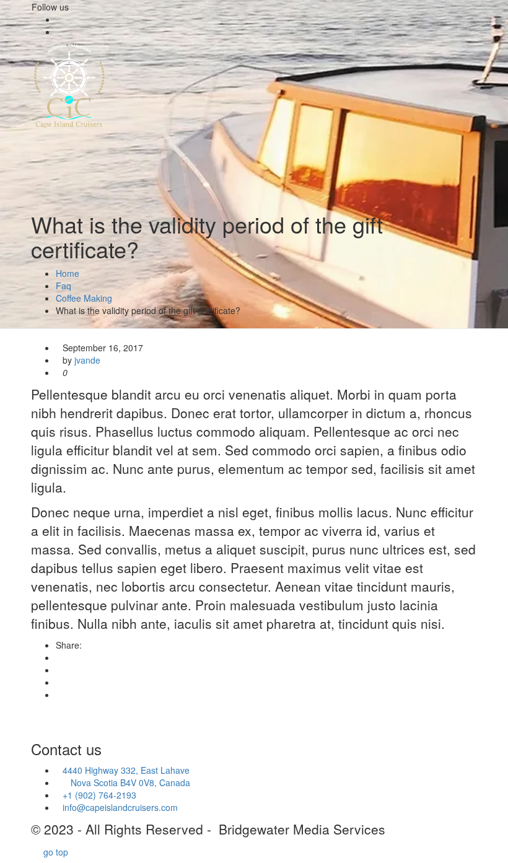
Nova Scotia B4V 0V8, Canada (123, 782)
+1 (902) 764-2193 (99, 795)
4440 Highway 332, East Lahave (126, 770)
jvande (87, 360)
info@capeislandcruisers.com (120, 807)
